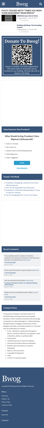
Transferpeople (10, 262)
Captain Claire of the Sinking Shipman (19, 151)
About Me (5, 415)
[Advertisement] (22, 102)
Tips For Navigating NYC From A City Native (21, 195)
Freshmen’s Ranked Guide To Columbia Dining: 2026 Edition (20, 284)
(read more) (26, 260)
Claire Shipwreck (12, 154)
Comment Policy (7, 405)
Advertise (5, 396)
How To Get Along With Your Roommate (20, 188)
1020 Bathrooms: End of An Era (27, 16)
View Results (22, 168)
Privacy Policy (6, 402)
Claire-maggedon (12, 157)
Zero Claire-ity (11, 147)
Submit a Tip (6, 399)
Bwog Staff (22, 18)
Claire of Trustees (12, 144)
